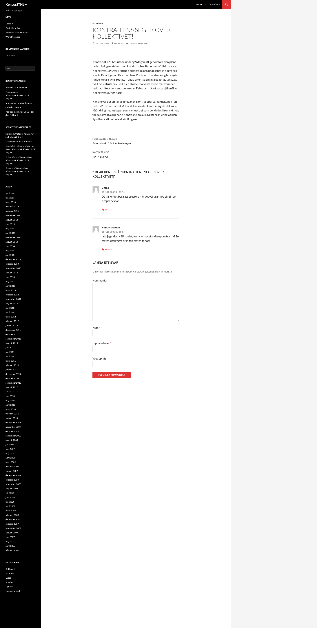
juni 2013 (10, 277)
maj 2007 (10, 541)
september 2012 (13, 299)
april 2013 (10, 285)
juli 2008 (10, 493)
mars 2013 (11, 290)
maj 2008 (10, 501)
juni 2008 (10, 497)
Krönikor (10, 573)
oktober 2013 (12, 263)
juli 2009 (10, 444)
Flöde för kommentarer (17, 32)
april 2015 (10, 233)
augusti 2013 (12, 272)
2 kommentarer (138, 43)
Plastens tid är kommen (17, 87)
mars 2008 (11, 510)
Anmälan (215, 4)
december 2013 (13, 259)
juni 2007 (10, 537)
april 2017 (10, 193)
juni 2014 (10, 246)
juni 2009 (10, 448)
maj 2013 (10, 281)
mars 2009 (11, 462)
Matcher (10, 582)
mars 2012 (11, 316)
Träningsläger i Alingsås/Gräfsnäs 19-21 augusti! (17, 95)
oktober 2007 (12, 523)
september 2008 (13, 484)
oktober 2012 (12, 294)
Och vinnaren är (13, 107)
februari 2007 (12, 550)
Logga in (200, 4)
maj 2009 (10, 453)
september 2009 (13, 435)
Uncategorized (13, 591)
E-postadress (101, 343)
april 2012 (10, 312)
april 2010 (10, 404)
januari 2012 (12, 325)
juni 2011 (10, 347)
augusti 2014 (12, 241)
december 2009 (13, 422)
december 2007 (13, 519)
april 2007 (10, 545)
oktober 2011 (12, 334)
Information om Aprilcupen (19, 103)
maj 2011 (10, 352)
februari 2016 (12, 206)
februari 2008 (12, 515)
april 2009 (10, 457)
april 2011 (10, 356)
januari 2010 (12, 418)
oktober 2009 (12, 431)
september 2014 (13, 237)
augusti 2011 (12, 343)
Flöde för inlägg (13, 28)
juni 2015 (10, 224)
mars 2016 (11, 202)
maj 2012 (10, 307)
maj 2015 (10, 228)
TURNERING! (100, 154)
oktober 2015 (12, 211)
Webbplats (99, 358)
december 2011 (13, 330)
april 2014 (10, 255)
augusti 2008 (12, 488)
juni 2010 (10, 396)
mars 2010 (11, 409)
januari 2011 (12, 369)
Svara (108, 209)
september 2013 (13, 268)
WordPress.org (13, 36)
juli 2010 (10, 391)
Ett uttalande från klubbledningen (111, 141)
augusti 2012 (12, 303)
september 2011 (13, 338)
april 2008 (10, 506)
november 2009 (13, 426)
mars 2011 (11, 360)
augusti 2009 (12, 440)
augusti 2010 (12, 387)
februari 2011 (12, 365)
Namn (97, 327)
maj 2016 (10, 197)
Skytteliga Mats (13, 133)
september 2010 (13, 382)
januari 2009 (12, 471)
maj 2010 (10, 400)
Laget (8, 577)
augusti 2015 (12, 219)
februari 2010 (12, 413)
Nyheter (97, 23)
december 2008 (13, 475)
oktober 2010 (12, 378)
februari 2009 (12, 466)
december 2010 (13, 374)
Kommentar (100, 280)
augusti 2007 (12, 532)
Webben (118, 43)
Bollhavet (10, 569)
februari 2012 (12, 321)
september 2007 (13, 528)
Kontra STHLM (17, 4)
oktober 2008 (12, 479)
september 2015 (13, 215)
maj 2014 (10, 250)
